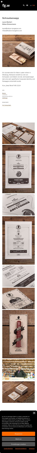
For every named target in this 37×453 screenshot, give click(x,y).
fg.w (6, 5)
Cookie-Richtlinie (8, 448)
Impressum (32, 448)
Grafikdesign (4, 97)
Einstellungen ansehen (18, 444)
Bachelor (4, 93)
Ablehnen (18, 439)
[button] (34, 413)
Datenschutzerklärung (21, 448)
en (31, 5)
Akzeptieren (18, 434)
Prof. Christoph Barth (6, 105)
